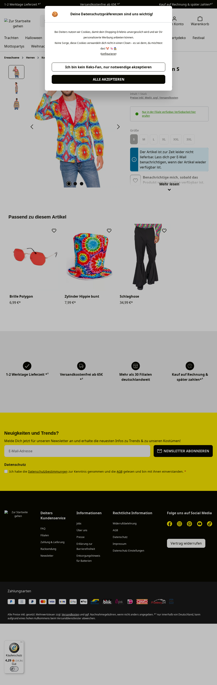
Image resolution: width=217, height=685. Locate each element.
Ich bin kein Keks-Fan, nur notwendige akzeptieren (108, 67)
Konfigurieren (108, 53)
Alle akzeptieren (108, 79)
